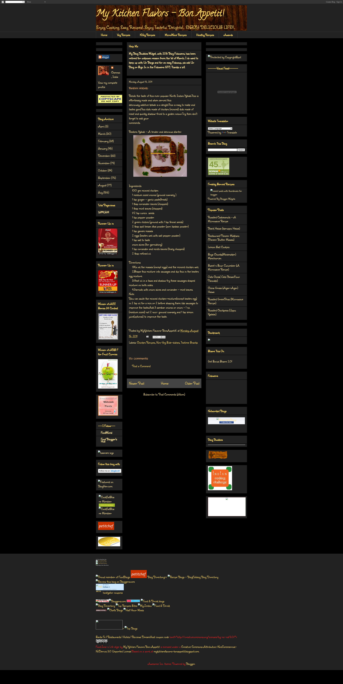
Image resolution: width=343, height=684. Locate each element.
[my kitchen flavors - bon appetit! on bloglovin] (109, 472)
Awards (228, 35)
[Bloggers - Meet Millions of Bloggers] (118, 601)
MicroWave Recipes (176, 35)
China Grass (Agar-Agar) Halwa (223, 290)
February (103, 141)
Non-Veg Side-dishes (168, 342)
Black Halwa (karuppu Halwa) (224, 228)
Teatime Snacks (189, 342)
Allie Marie (106, 565)
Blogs (97, 565)
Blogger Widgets (227, 198)
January (102, 148)
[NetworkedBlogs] (226, 420)
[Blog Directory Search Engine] (101, 563)
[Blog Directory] (105, 606)
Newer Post (136, 383)
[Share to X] (159, 337)
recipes (110, 505)
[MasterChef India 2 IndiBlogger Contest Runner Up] (108, 254)
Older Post (192, 383)
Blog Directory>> (158, 577)
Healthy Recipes (205, 35)
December (104, 156)
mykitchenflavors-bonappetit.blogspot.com (176, 651)
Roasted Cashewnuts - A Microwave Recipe (222, 219)
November (104, 163)
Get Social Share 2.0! (220, 361)
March (101, 134)
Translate (232, 132)
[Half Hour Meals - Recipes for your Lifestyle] (134, 610)
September (104, 178)
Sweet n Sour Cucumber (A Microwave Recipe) (223, 267)
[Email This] (154, 337)
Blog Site (104, 559)
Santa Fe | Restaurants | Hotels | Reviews (118, 637)
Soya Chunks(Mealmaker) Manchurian (222, 256)
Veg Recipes (123, 35)
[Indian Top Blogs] (102, 601)
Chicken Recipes (146, 342)
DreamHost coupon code (155, 637)
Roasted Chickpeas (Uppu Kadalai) (222, 312)
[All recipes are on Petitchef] (106, 529)
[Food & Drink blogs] (152, 601)
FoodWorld (106, 432)
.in (106, 587)
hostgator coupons (113, 592)
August (102, 185)
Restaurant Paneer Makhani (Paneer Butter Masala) (223, 238)
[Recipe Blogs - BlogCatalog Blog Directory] (193, 577)
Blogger (190, 664)
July (100, 192)
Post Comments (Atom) (172, 394)
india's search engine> (110, 589)
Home (104, 35)
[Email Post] (147, 336)
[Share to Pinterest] (164, 337)
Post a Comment (141, 366)
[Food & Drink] (161, 606)
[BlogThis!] (156, 337)
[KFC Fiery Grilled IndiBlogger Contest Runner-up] (108, 292)
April (101, 126)
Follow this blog (226, 422)
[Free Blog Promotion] (101, 561)
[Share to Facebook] (161, 337)
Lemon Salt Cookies (218, 247)
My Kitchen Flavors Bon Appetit (141, 647)
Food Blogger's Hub (109, 440)
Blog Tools (101, 565)
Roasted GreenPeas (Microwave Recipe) (225, 301)
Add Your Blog (99, 559)
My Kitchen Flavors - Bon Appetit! (160, 14)
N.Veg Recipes (147, 35)
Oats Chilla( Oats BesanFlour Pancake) (224, 279)
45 (213, 164)
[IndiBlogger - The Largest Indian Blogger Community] (218, 458)
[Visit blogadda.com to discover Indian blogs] (133, 601)
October (102, 170)
